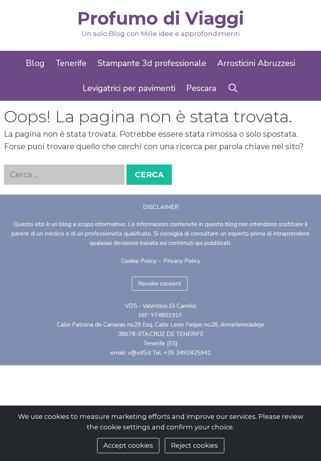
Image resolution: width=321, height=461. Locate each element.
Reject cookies (194, 445)
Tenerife (71, 63)
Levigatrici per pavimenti (129, 88)
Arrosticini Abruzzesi (256, 63)
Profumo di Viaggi (160, 18)
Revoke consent (159, 284)
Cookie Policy (139, 261)
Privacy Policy (182, 261)
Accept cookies (128, 445)
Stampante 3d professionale (151, 63)
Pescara (201, 88)
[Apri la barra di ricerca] (232, 88)
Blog (35, 63)
